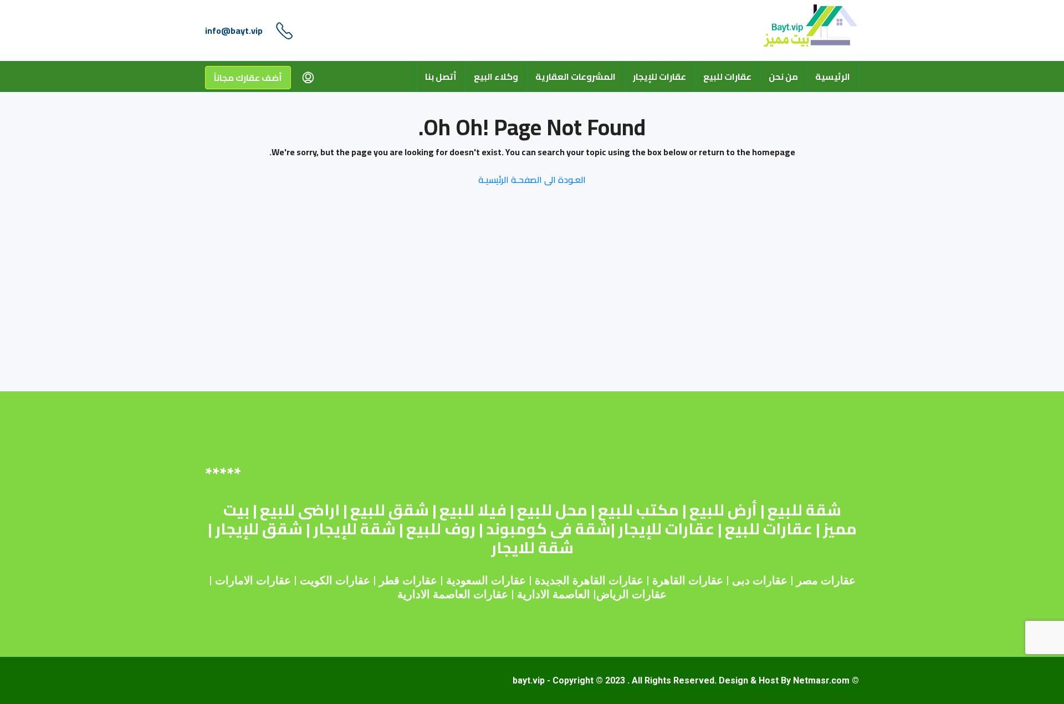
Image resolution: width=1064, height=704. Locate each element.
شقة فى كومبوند (548, 528)
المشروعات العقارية (575, 76)
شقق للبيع (389, 510)
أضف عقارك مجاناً (248, 77)
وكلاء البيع (496, 76)
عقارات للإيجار (659, 76)
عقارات (705, 580)
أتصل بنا (441, 76)
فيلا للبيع (473, 510)
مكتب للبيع (638, 510)
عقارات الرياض (631, 594)
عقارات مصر (826, 580)
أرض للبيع (723, 510)
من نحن (783, 76)
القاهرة (669, 580)
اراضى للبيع (300, 510)
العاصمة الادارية (553, 594)
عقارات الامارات (253, 580)
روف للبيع (440, 528)
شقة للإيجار (354, 528)
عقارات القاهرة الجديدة (589, 580)
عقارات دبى (759, 580)
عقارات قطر (408, 580)
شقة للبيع (804, 510)
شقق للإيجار (259, 528)
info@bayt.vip (234, 30)
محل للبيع (552, 510)
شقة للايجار (532, 547)
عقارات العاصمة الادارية (452, 594)
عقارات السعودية (486, 580)
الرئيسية (832, 76)
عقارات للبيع (727, 76)
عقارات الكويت (335, 580)
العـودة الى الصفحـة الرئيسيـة (532, 179)
